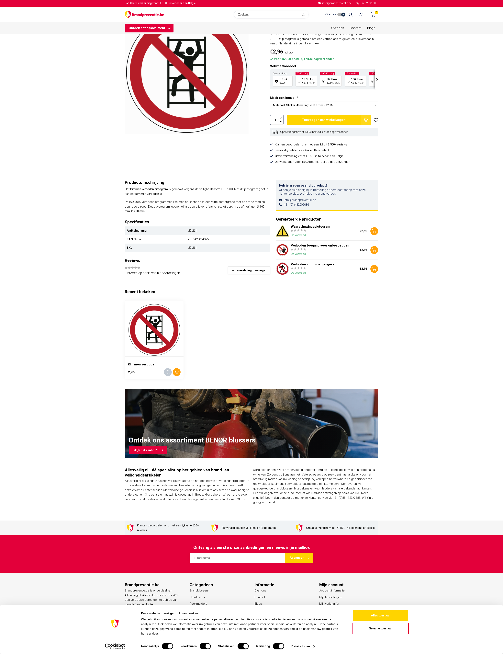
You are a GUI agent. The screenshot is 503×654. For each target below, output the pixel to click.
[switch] (205, 646)
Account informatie (332, 590)
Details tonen (300, 646)
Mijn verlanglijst (329, 603)
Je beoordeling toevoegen (249, 270)
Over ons (337, 28)
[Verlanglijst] (361, 14)
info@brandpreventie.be (300, 200)
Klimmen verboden (142, 364)
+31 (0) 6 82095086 (296, 204)
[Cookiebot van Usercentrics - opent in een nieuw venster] (115, 646)
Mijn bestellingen (330, 597)
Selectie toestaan (380, 628)
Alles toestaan (380, 615)
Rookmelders (198, 603)
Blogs (371, 28)
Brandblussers (199, 590)
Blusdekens (197, 597)
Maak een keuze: (283, 98)
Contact (356, 28)
